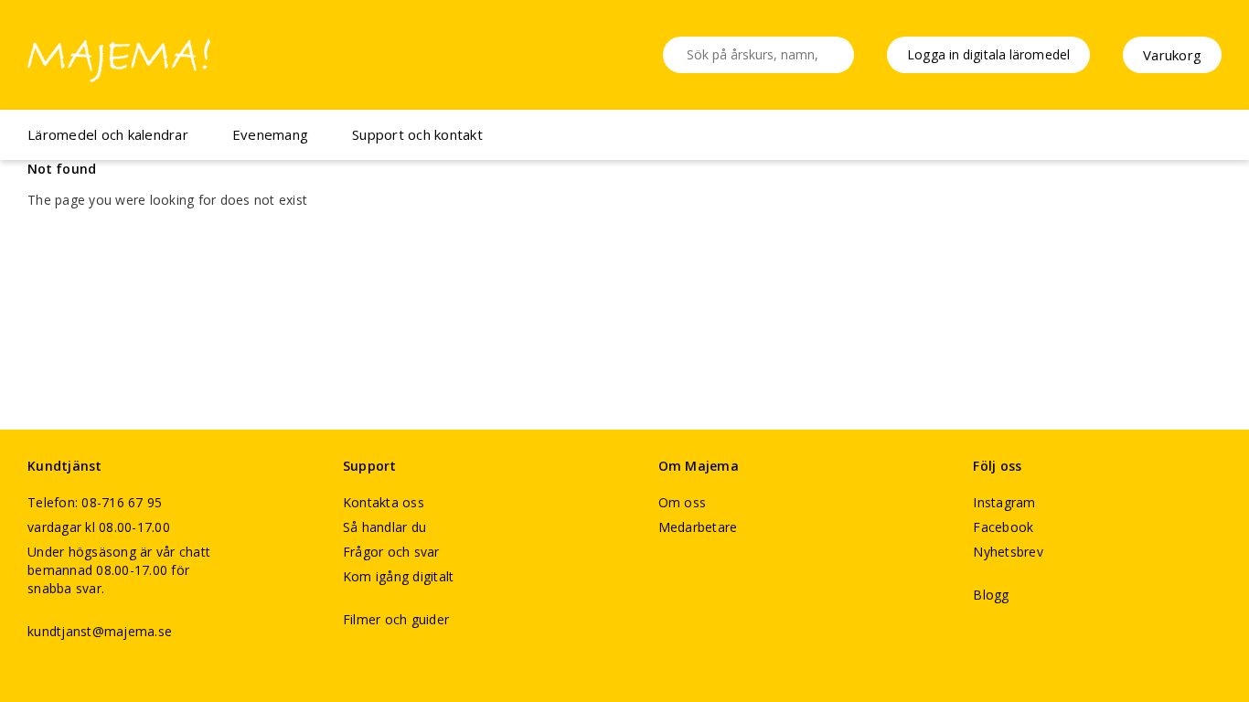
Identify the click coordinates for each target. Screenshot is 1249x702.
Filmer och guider (396, 619)
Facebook (1003, 527)
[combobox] (758, 55)
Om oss (682, 502)
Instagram (1004, 502)
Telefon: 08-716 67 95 (94, 502)
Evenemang (270, 134)
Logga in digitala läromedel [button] (988, 54)
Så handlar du (384, 527)
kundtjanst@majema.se (99, 631)
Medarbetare (698, 527)
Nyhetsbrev (1008, 551)
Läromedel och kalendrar (107, 134)
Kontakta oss (383, 502)
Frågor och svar (391, 551)
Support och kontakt (417, 134)
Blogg (991, 594)
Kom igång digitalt (398, 576)
